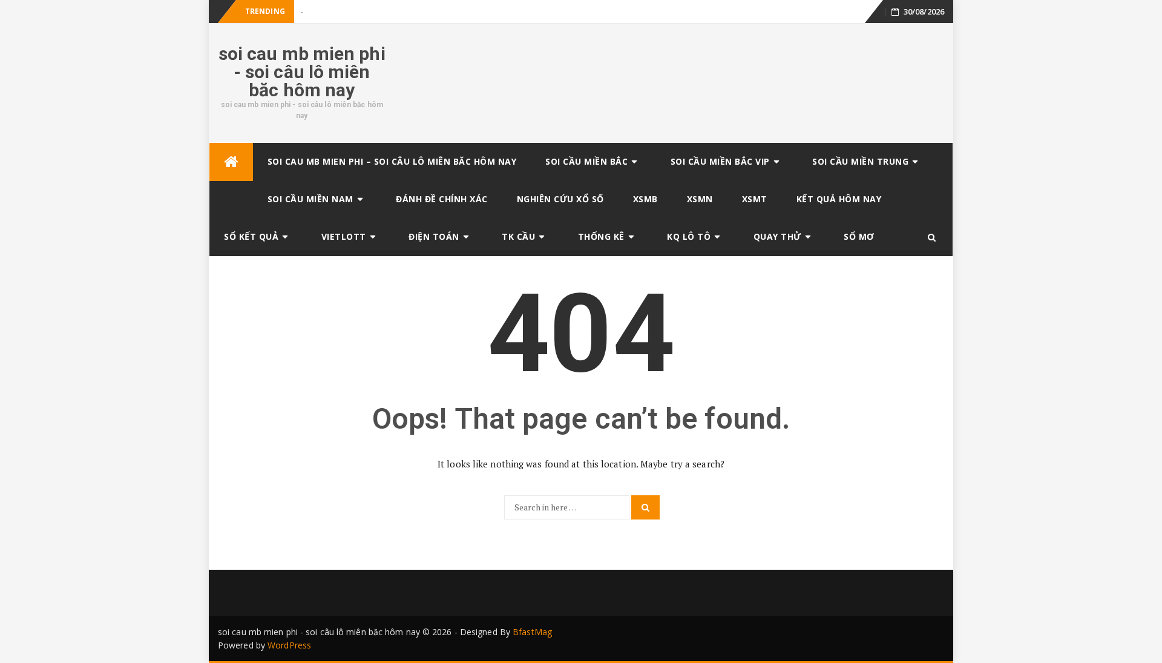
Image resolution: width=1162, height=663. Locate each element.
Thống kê (601, 236)
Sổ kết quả (251, 236)
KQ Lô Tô (689, 236)
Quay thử (777, 236)
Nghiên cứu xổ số (560, 199)
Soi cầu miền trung (860, 161)
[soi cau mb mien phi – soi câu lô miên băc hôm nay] (231, 162)
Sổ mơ (859, 236)
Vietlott (343, 236)
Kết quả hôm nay (839, 199)
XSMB (645, 199)
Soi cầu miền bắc (586, 161)
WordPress (289, 645)
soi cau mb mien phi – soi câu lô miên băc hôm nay (392, 161)
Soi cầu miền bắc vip (720, 161)
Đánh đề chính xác (442, 199)
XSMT (754, 199)
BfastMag (532, 632)
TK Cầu (518, 236)
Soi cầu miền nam (310, 199)
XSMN (700, 199)
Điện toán (434, 236)
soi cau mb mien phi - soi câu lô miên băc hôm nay (302, 72)
